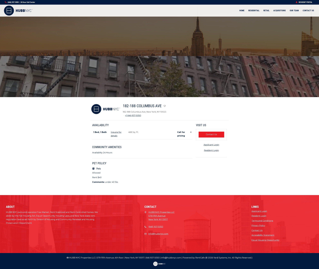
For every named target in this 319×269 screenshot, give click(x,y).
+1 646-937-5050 (133, 115)
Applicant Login (211, 145)
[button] (159, 76)
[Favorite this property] (164, 106)
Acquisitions (280, 10)
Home (241, 10)
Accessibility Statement (262, 235)
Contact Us (308, 10)
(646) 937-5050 (13, 2)
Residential (253, 10)
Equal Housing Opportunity (265, 240)
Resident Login (211, 150)
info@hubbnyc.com (158, 234)
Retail (266, 10)
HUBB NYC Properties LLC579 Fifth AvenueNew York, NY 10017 (161, 216)
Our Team (294, 10)
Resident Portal (306, 2)
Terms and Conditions (262, 220)
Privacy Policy (258, 225)
